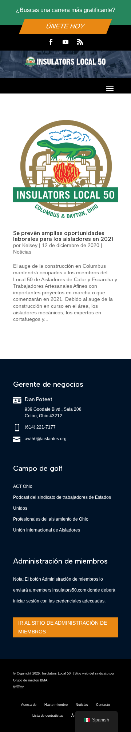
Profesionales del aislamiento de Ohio (50, 519)
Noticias (22, 252)
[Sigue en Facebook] (51, 42)
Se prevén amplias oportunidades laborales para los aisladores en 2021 (63, 236)
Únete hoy (65, 26)
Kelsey (29, 245)
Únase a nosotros (66, 710)
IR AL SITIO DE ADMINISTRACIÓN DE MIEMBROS (62, 627)
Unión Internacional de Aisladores (46, 530)
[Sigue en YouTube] (65, 42)
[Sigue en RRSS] (80, 42)
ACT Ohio (22, 486)
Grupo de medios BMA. (30, 680)
